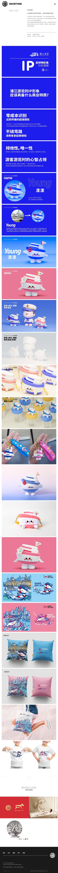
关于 (9, 853)
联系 (24, 853)
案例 (14, 853)
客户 (19, 853)
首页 (4, 853)
